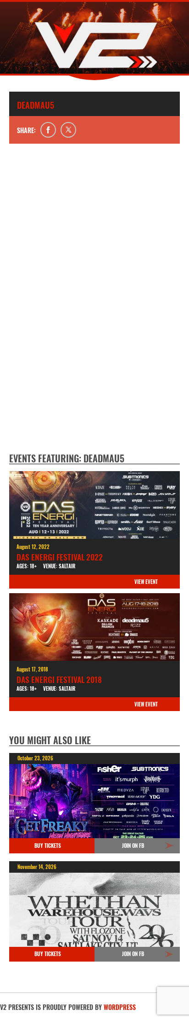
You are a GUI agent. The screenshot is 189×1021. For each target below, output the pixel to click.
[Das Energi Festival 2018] (94, 627)
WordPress (120, 1007)
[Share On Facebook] (48, 130)
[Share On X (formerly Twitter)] (68, 130)
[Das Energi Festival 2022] (94, 505)
